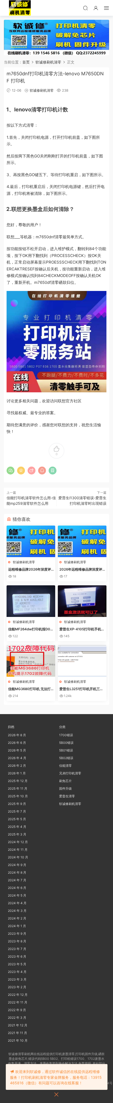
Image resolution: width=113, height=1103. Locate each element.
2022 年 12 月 (18, 995)
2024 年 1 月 (17, 926)
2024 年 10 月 (18, 857)
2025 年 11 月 (17, 788)
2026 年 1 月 (17, 773)
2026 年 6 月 (17, 743)
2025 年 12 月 (18, 781)
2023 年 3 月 (17, 979)
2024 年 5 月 (17, 895)
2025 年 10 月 (18, 796)
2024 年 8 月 (17, 872)
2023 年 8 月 (17, 941)
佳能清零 (65, 766)
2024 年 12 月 (18, 842)
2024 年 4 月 (17, 903)
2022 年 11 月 (17, 1002)
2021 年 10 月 (18, 1040)
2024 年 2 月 (17, 918)
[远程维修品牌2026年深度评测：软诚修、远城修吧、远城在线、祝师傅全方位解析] (31, 541)
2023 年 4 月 (17, 972)
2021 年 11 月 (17, 1033)
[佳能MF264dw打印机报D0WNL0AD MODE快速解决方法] (31, 601)
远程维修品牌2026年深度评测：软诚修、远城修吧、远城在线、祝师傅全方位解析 (30, 569)
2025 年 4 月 (17, 827)
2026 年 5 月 (17, 750)
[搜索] (85, 7)
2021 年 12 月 (17, 1025)
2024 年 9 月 (17, 865)
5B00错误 (66, 743)
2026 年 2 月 (17, 766)
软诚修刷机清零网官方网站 (19, 8)
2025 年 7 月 (17, 811)
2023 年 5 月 (17, 964)
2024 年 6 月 (17, 888)
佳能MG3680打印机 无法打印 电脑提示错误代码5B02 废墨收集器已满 (30, 689)
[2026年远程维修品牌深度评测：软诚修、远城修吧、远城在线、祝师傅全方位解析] (82, 541)
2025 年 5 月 (17, 819)
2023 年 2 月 (17, 987)
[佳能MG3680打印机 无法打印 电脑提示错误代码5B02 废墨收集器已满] (31, 661)
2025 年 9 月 (17, 804)
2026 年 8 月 (17, 735)
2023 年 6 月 (17, 956)
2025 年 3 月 (17, 834)
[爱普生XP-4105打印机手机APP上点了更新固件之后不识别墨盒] (82, 601)
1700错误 (66, 735)
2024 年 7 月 (17, 880)
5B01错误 (66, 750)
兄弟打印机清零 (70, 773)
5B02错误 (66, 758)
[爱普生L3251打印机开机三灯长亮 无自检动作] (82, 661)
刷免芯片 (65, 781)
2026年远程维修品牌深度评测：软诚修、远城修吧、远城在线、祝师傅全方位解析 (81, 569)
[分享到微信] (10, 470)
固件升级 (65, 788)
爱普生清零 (67, 796)
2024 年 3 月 (17, 911)
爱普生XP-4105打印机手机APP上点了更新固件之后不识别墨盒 (82, 629)
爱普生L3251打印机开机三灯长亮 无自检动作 (81, 689)
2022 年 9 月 (17, 1010)
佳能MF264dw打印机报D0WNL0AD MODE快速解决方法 (31, 629)
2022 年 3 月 (17, 1018)
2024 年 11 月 (18, 850)
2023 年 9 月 (17, 934)
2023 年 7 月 (17, 949)
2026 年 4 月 (17, 758)
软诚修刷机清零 (42, 90)
